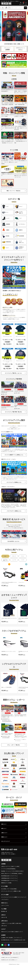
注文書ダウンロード (19, 931)
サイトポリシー (18, 937)
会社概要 (3, 937)
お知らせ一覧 (4, 917)
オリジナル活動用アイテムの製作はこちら (14, 454)
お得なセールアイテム (5, 866)
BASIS (2, 873)
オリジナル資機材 (13, 897)
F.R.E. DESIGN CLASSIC (18, 871)
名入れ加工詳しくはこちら (13, 541)
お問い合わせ (4, 925)
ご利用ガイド (4, 923)
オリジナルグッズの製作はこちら (14, 482)
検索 (25, 7)
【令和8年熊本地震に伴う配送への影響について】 (14, 43)
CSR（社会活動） (9, 937)
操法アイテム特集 (15, 866)
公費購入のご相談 (17, 891)
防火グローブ (7, 873)
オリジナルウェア (5, 897)
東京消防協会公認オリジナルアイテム (9, 875)
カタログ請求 (11, 931)
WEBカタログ (4, 931)
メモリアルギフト (5, 899)
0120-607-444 (10, 849)
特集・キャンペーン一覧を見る (13, 190)
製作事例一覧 (4, 911)
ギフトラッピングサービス (6, 891)
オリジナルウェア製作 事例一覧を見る (13, 411)
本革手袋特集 (14, 873)
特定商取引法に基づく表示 (19, 939)
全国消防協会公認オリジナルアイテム (9, 878)
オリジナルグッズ (21, 897)
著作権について (14, 959)
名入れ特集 (3, 888)
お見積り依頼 (18, 923)
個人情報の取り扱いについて (7, 939)
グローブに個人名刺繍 (11, 888)
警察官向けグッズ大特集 (6, 882)
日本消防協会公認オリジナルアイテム (9, 880)
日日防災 (20, 873)
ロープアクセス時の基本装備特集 (8, 868)
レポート (3, 905)
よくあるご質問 (11, 923)
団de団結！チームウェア (6, 871)
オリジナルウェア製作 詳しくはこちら (13, 373)
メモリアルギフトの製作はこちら (14, 511)
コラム (7, 905)
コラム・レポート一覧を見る (13, 744)
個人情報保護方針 (14, 957)
